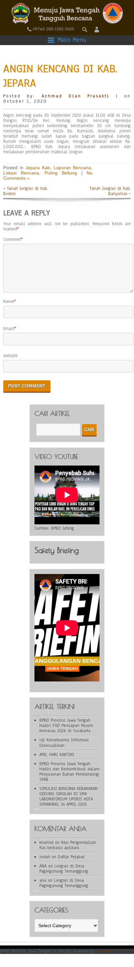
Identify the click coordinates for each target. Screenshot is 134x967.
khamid (46, 842)
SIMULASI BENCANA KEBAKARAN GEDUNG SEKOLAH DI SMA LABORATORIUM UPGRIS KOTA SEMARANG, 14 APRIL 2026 (68, 796)
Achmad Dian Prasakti (76, 96)
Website (10, 355)
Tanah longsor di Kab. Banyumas (110, 191)
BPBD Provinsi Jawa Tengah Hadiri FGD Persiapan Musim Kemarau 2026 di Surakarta (66, 725)
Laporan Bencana (72, 167)
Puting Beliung (61, 172)
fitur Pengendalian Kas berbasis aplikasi (67, 845)
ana (42, 880)
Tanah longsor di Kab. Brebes (25, 191)
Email (8, 328)
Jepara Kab (37, 167)
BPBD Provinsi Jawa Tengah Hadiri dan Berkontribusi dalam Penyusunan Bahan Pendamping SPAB (69, 771)
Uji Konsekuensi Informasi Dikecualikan (64, 742)
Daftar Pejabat (71, 857)
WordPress (105, 951)
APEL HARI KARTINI (56, 755)
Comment (12, 239)
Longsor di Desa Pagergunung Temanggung (63, 868)
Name (8, 301)
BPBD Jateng (62, 528)
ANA (43, 866)
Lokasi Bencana (21, 172)
